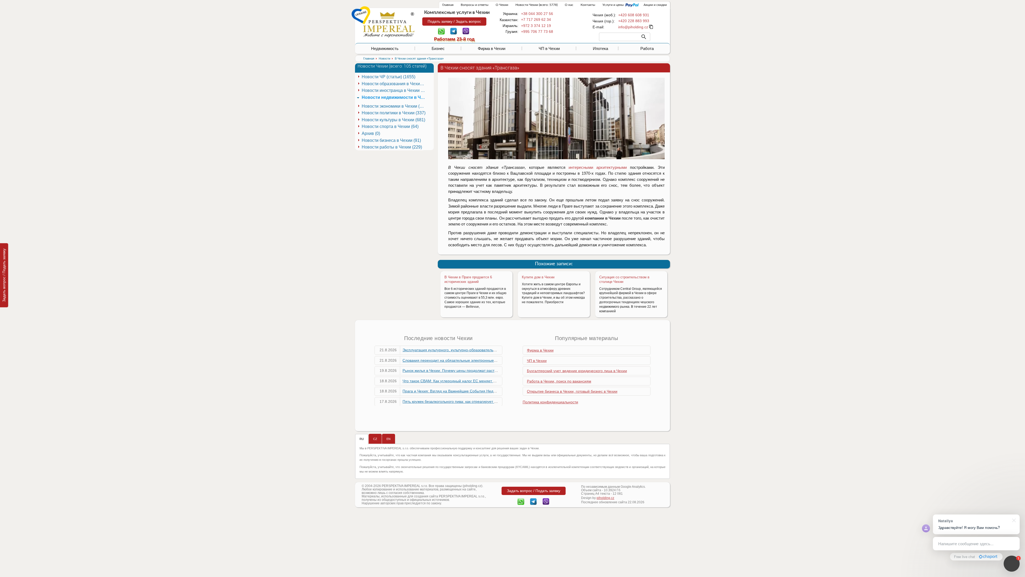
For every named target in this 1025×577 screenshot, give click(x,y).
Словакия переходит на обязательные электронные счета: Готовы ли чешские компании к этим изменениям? (499, 360)
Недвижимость (385, 48)
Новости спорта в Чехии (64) (390, 126)
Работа (647, 48)
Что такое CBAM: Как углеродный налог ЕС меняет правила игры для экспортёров (475, 381)
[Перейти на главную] (388, 24)
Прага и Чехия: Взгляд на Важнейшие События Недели (451, 391)
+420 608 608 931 (633, 15)
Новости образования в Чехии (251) (394, 83)
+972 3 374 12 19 (536, 26)
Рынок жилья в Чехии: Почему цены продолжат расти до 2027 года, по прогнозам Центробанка (486, 370)
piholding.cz (605, 498)
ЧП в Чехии (549, 48)
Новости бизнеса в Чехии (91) (391, 140)
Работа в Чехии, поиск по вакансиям (559, 381)
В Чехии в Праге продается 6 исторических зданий (468, 279)
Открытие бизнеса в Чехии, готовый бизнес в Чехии (572, 391)
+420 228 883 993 (633, 21)
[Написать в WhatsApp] (441, 31)
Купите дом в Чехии (538, 277)
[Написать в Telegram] (453, 31)
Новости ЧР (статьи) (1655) (388, 77)
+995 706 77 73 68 (537, 31)
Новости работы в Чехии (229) (392, 147)
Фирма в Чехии (491, 48)
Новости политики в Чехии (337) (393, 113)
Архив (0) (371, 133)
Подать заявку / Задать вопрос (454, 21)
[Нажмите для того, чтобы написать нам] (633, 27)
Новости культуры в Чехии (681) (393, 120)
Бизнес (438, 48)
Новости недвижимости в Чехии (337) (394, 97)
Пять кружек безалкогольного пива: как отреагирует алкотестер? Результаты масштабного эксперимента (494, 401)
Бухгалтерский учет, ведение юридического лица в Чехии (577, 371)
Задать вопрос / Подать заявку (4, 275)
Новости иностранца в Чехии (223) (394, 90)
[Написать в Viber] (466, 31)
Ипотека (600, 48)
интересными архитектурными (598, 167)
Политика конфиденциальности (550, 402)
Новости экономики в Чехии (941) (394, 106)
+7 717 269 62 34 (536, 19)
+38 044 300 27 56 (537, 13)
